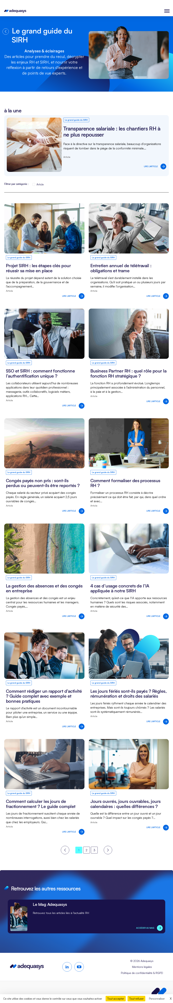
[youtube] (79, 967)
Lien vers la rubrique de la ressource (86, 916)
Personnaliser (157, 998)
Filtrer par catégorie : (16, 184)
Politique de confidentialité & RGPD (142, 973)
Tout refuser (136, 998)
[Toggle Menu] (167, 11)
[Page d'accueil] (15, 11)
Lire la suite (86, 145)
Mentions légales (142, 967)
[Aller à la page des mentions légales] (159, 992)
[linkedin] (67, 967)
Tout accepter (115, 998)
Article (40, 184)
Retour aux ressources (6, 31)
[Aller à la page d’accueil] (27, 968)
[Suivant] (108, 850)
